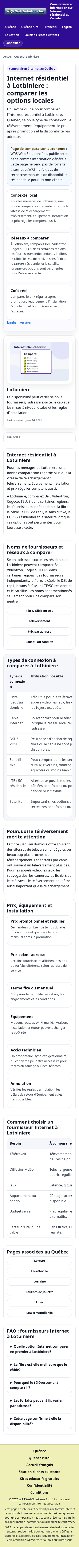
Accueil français (39, 1464)
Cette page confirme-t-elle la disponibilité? (35, 1421)
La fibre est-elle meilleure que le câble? (38, 1367)
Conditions (39, 1492)
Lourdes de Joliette (39, 1292)
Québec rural (30, 27)
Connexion (12, 43)
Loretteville (39, 1271)
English (67, 27)
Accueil (7, 56)
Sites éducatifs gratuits (39, 1478)
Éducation (12, 35)
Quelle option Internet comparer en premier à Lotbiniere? (39, 1349)
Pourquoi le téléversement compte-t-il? (34, 1385)
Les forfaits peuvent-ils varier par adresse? (36, 1403)
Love (39, 1302)
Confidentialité (39, 1485)
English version (19, 322)
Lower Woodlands (39, 1313)
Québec (10, 27)
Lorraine (39, 1281)
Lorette (39, 1261)
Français (50, 27)
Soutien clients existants (42, 35)
